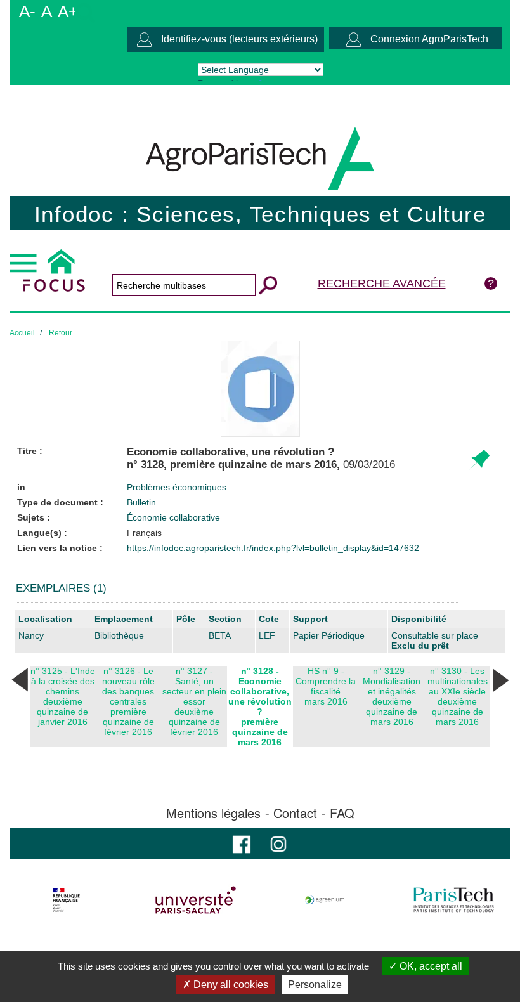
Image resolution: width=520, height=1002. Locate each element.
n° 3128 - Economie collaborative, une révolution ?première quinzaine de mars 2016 (260, 706)
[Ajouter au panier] (479, 460)
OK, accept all (429, 966)
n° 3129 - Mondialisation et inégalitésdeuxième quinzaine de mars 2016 (391, 696)
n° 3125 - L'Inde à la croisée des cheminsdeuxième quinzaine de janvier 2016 (62, 696)
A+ (68, 11)
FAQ (342, 813)
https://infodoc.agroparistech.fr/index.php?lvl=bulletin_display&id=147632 (273, 548)
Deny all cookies (229, 984)
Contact (295, 813)
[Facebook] (241, 843)
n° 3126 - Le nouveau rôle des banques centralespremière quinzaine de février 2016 (128, 701)
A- (27, 11)
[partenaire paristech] (453, 900)
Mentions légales (213, 813)
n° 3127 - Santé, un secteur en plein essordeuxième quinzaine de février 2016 (194, 701)
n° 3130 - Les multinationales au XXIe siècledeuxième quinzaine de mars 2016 (457, 696)
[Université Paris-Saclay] (195, 900)
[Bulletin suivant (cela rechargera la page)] (500, 679)
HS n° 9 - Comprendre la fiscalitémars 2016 (326, 686)
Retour (60, 333)
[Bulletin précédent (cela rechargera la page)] (19, 679)
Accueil (22, 333)
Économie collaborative (173, 517)
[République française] (66, 900)
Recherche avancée (382, 283)
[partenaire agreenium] (325, 900)
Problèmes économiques (176, 487)
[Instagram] (278, 843)
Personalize (315, 984)
